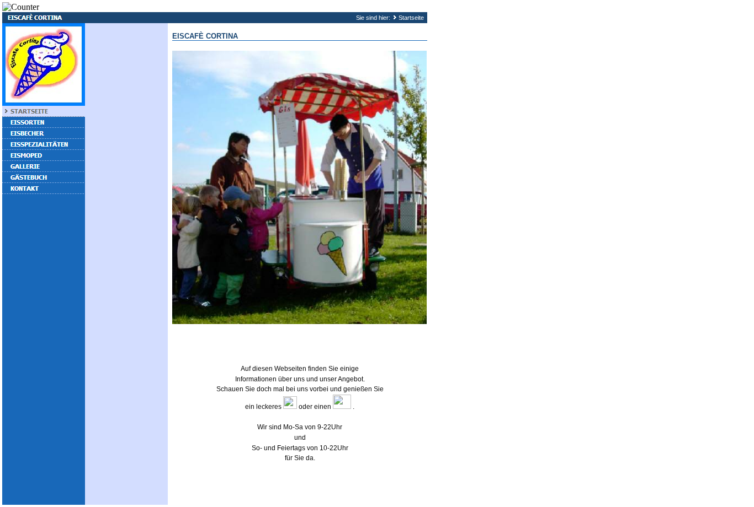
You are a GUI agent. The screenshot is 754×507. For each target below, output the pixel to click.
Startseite (411, 17)
